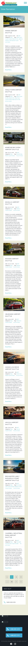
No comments (8, 101)
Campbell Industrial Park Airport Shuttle (13, 535)
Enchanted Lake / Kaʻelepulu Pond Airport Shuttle (12, 478)
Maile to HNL (11, 98)
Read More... (8, 70)
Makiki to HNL (15, 39)
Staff (19, 35)
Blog (11, 37)
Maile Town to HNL (16, 99)
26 (11, 581)
